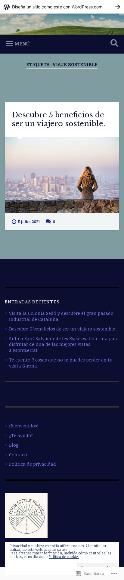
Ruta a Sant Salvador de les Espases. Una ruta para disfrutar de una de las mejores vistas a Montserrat (64, 344)
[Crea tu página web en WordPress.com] (62, 7)
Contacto (19, 454)
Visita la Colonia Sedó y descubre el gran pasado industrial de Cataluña (61, 316)
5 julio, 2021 (29, 221)
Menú (21, 43)
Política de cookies (64, 556)
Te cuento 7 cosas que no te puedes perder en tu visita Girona (61, 363)
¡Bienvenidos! (23, 426)
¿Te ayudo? (21, 435)
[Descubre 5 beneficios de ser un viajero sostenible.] (62, 175)
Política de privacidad (32, 464)
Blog (14, 445)
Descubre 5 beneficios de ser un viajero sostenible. (58, 119)
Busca (113, 43)
